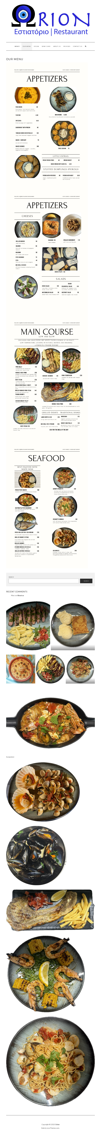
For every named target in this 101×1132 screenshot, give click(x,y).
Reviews (66, 46)
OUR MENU (27, 46)
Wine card (46, 46)
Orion (57, 1124)
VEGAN (36, 46)
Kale (42, 1128)
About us (57, 46)
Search (11, 577)
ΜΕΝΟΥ (17, 46)
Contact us (77, 46)
